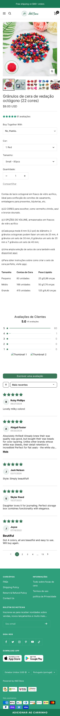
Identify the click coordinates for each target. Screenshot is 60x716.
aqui (24, 264)
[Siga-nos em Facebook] (6, 642)
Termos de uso (40, 591)
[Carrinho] (55, 13)
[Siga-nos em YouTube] (32, 642)
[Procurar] (9, 13)
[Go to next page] (48, 554)
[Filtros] (6, 385)
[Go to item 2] (40, 362)
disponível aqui (9, 253)
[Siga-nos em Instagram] (19, 642)
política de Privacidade (44, 596)
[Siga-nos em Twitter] (12, 642)
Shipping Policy (11, 587)
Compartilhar (9, 183)
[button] (10, 116)
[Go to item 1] (20, 362)
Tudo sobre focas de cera (43, 583)
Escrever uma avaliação (30, 376)
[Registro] (46, 624)
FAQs (5, 581)
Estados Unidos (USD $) (16, 672)
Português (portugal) (42, 672)
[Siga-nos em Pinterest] (26, 642)
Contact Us (8, 598)
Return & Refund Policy (15, 592)
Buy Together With (12, 124)
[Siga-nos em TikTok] (39, 642)
